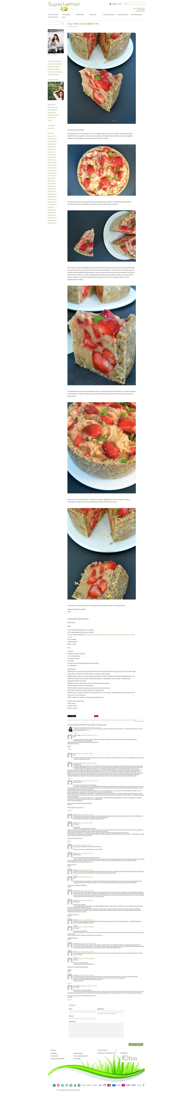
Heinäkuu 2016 (52, 154)
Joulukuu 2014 (52, 199)
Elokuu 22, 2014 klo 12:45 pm (86, 870)
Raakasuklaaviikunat (53, 74)
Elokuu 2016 (51, 152)
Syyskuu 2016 (51, 149)
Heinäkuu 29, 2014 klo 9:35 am (89, 735)
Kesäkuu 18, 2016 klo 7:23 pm (88, 986)
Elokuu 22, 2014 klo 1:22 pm (85, 877)
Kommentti (72, 1021)
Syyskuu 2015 (51, 178)
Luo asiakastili (141, 9)
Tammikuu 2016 (52, 168)
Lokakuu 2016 (52, 146)
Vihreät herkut (51, 117)
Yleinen (50, 120)
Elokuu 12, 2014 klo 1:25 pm (85, 823)
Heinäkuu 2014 (52, 210)
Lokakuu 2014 (52, 204)
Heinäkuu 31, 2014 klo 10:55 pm (89, 781)
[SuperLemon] (64, 2)
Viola (74, 845)
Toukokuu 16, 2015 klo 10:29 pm (85, 951)
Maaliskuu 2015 (52, 194)
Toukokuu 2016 (52, 157)
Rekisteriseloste (78, 1053)
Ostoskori (114, 4)
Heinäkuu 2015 (52, 183)
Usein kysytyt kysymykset (81, 1056)
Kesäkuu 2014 (52, 212)
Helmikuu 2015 (52, 196)
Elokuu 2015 (51, 181)
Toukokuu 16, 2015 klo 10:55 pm (86, 958)
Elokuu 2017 (51, 136)
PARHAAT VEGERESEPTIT (55, 64)
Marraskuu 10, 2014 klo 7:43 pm (87, 943)
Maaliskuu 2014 (52, 220)
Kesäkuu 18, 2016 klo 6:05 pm (86, 975)
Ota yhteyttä (77, 1058)
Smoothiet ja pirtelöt (53, 115)
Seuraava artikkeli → (140, 721)
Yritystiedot (53, 1053)
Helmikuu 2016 (52, 165)
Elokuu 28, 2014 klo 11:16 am (85, 900)
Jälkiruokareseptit (52, 107)
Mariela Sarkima (77, 727)
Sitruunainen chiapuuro (54, 66)
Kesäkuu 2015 (52, 186)
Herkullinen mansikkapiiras (55, 72)
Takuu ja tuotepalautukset (57, 1058)
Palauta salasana (140, 11)
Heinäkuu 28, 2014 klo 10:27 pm (92, 727)
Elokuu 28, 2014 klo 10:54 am (85, 891)
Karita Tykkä (51, 128)
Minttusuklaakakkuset (54, 69)
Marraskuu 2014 (52, 202)
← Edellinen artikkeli (132, 720)
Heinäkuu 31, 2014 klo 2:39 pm (84, 753)
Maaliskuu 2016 (52, 162)
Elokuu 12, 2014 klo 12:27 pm (85, 814)
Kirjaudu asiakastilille (139, 8)
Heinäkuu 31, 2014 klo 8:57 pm (88, 763)
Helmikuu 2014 (52, 223)
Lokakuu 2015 (52, 175)
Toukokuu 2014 (52, 215)
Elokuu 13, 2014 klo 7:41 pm (84, 845)
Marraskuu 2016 (52, 144)
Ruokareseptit (51, 112)
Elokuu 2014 (51, 207)
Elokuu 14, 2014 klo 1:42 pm (85, 853)
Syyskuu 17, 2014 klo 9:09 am (85, 920)
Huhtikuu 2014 (52, 217)
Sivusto (71, 1016)
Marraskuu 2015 (52, 173)
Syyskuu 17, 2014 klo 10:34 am (85, 927)
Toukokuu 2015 (52, 189)
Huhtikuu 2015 (52, 191)
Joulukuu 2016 (52, 141)
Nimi (70, 1009)
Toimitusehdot (54, 1056)
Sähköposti (100, 1009)
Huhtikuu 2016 (52, 160)
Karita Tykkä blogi (52, 110)
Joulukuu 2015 (52, 170)
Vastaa (75, 733)
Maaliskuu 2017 (52, 139)
